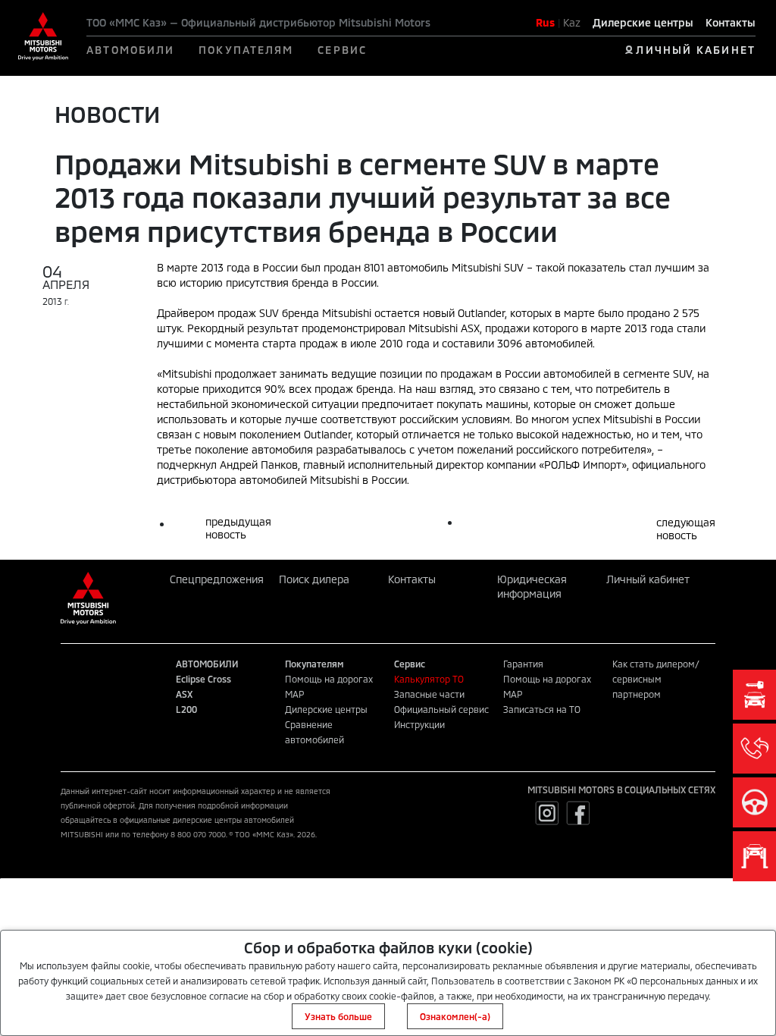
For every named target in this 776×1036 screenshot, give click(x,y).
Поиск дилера (314, 579)
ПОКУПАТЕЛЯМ (246, 49)
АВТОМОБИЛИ (130, 49)
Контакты (731, 22)
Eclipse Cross (203, 678)
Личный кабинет (648, 579)
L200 (186, 709)
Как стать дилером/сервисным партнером (655, 678)
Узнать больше (338, 1016)
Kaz (571, 22)
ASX (184, 694)
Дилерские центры (643, 22)
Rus (545, 22)
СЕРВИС (342, 49)
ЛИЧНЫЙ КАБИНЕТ (695, 49)
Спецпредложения (217, 579)
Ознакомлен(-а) (455, 1016)
